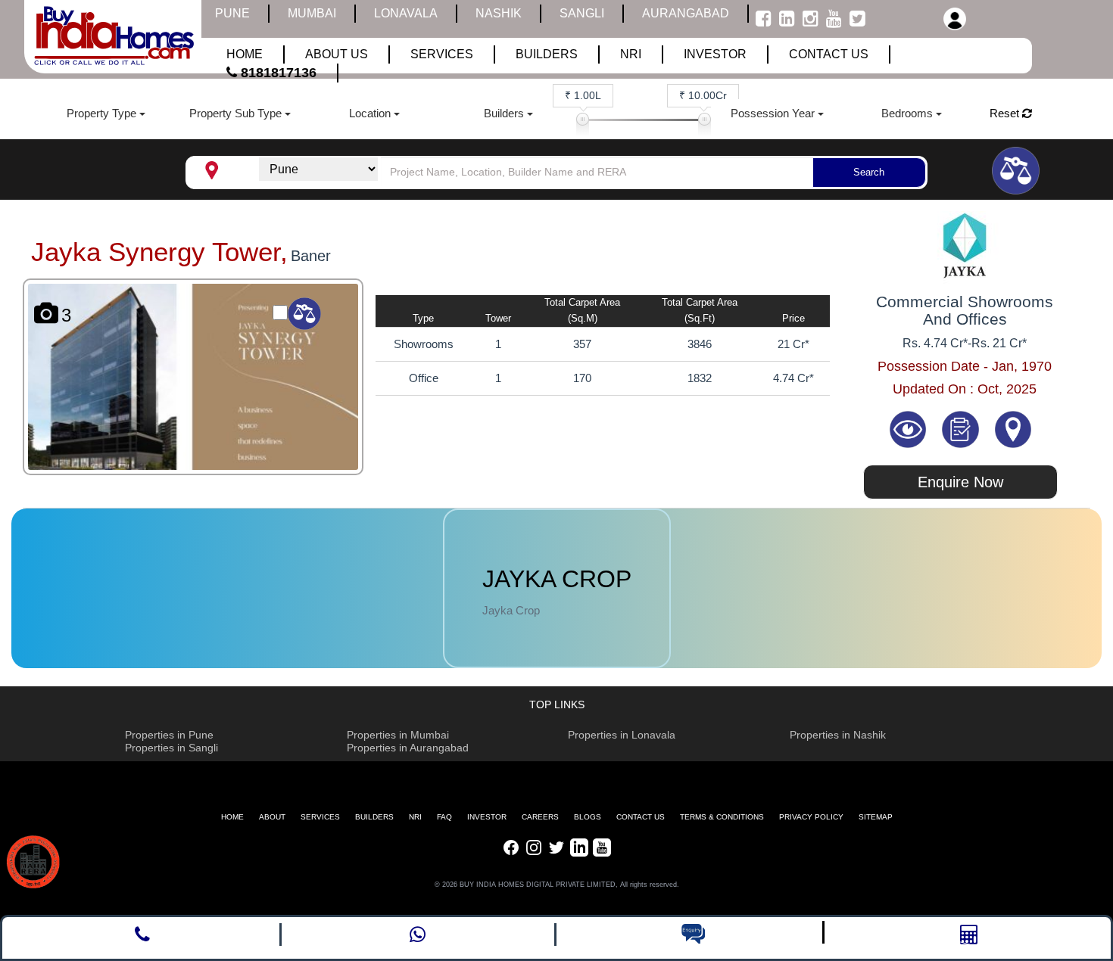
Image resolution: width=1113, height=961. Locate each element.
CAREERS (540, 817)
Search (868, 172)
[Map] (1013, 427)
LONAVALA (406, 13)
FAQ (444, 817)
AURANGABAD (685, 13)
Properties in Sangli (171, 748)
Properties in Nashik (838, 735)
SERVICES (320, 817)
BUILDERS (374, 817)
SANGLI (582, 13)
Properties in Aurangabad (408, 748)
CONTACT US (640, 817)
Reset (1006, 113)
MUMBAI (312, 13)
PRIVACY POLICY (811, 817)
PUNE (232, 13)
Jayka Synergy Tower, (159, 251)
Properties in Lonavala (621, 735)
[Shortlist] (962, 427)
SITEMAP (876, 817)
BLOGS (587, 817)
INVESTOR (487, 817)
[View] (909, 427)
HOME (232, 817)
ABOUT (272, 817)
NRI (415, 817)
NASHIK (498, 13)
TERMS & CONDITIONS (722, 817)
